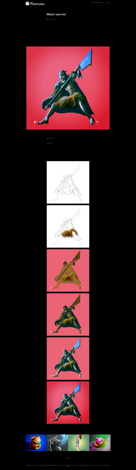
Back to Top (68, 458)
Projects (93, 2)
